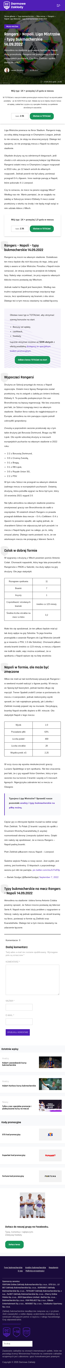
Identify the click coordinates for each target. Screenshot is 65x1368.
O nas (20, 1270)
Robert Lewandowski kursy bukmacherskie (14, 1064)
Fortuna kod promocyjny (13, 1176)
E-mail (10, 1015)
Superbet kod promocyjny (13, 1155)
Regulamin (53, 1267)
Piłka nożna (40, 16)
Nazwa (10, 1001)
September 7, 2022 (49, 877)
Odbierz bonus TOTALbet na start (32, 359)
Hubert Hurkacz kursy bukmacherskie (19, 1086)
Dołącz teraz (14, 1244)
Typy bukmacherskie (26, 16)
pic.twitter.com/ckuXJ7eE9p (46, 870)
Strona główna (9, 16)
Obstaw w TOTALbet (42, 116)
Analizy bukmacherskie (35, 1267)
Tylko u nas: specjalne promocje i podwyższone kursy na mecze (16, 1107)
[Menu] (58, 5)
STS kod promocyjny (11, 1134)
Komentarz (13, 962)
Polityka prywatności (35, 1270)
